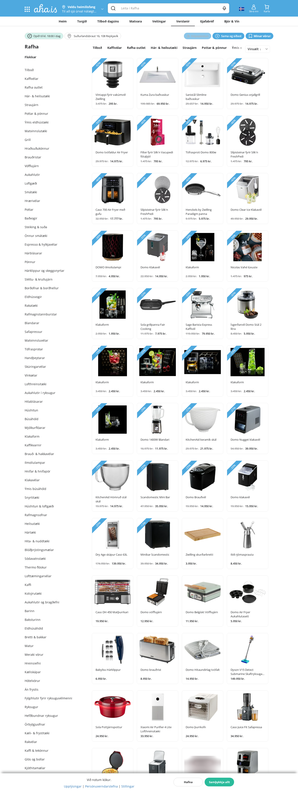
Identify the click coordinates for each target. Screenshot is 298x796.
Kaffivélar (114, 48)
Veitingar (159, 21)
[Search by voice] (224, 8)
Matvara (135, 21)
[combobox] (257, 49)
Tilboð (97, 48)
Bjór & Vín (231, 21)
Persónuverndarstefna (101, 786)
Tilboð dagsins (108, 21)
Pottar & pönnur (214, 48)
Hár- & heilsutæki (164, 48)
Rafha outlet (136, 48)
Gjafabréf (207, 21)
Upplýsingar (73, 786)
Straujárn (190, 48)
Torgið (82, 21)
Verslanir (183, 21)
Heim (63, 21)
